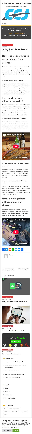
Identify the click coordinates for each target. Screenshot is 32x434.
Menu (5, 24)
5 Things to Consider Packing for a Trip (14, 362)
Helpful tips (7, 412)
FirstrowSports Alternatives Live (11, 354)
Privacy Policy (8, 395)
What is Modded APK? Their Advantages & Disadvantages (15, 366)
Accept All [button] (15, 430)
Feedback (7, 391)
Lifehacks (14, 412)
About (6, 388)
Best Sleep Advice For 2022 (11, 371)
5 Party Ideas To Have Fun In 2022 (13, 377)
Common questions (7, 45)
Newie (10, 46)
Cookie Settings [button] (7, 430)
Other (5, 415)
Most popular (23, 412)
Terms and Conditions (10, 398)
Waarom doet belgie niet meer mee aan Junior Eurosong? (9, 269)
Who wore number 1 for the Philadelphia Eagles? (23, 269)
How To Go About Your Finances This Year (14, 330)
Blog (5, 409)
